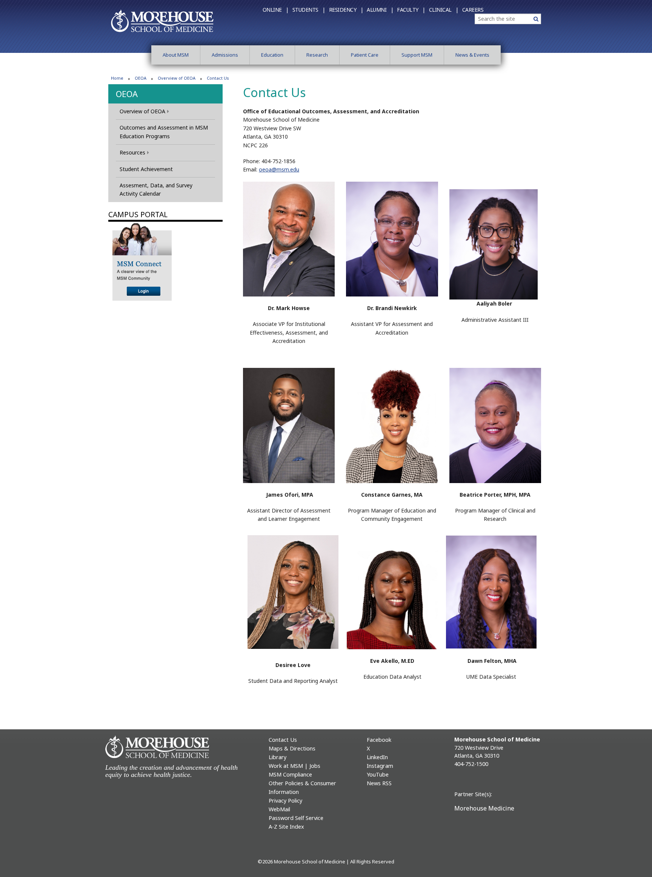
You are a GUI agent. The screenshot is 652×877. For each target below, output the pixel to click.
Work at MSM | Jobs (294, 765)
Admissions (225, 54)
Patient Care (364, 54)
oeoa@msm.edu (279, 169)
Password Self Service (296, 817)
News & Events (472, 54)
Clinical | (443, 9)
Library (277, 757)
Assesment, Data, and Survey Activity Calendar (156, 189)
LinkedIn (377, 757)
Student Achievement (146, 169)
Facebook (379, 739)
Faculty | (411, 9)
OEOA (140, 78)
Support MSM (416, 54)
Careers (473, 9)
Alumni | (380, 9)
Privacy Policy (285, 800)
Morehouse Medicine (484, 808)
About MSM (176, 54)
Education (272, 54)
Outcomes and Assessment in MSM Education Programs (164, 131)
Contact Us (283, 739)
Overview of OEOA (176, 78)
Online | (276, 9)
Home (117, 78)
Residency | (346, 9)
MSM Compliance (290, 774)
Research (317, 54)
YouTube (378, 774)
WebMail (279, 809)
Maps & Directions (292, 748)
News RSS (379, 783)
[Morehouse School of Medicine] (162, 20)
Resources (132, 152)
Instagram (380, 765)
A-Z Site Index (286, 826)
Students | (308, 9)
